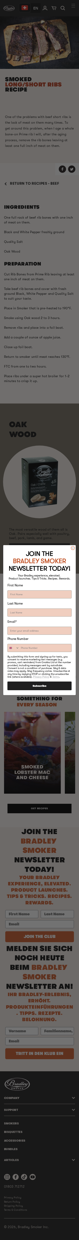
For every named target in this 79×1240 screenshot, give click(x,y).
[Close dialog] (73, 548)
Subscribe (39, 685)
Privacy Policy (41, 676)
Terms (55, 676)
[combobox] (13, 648)
